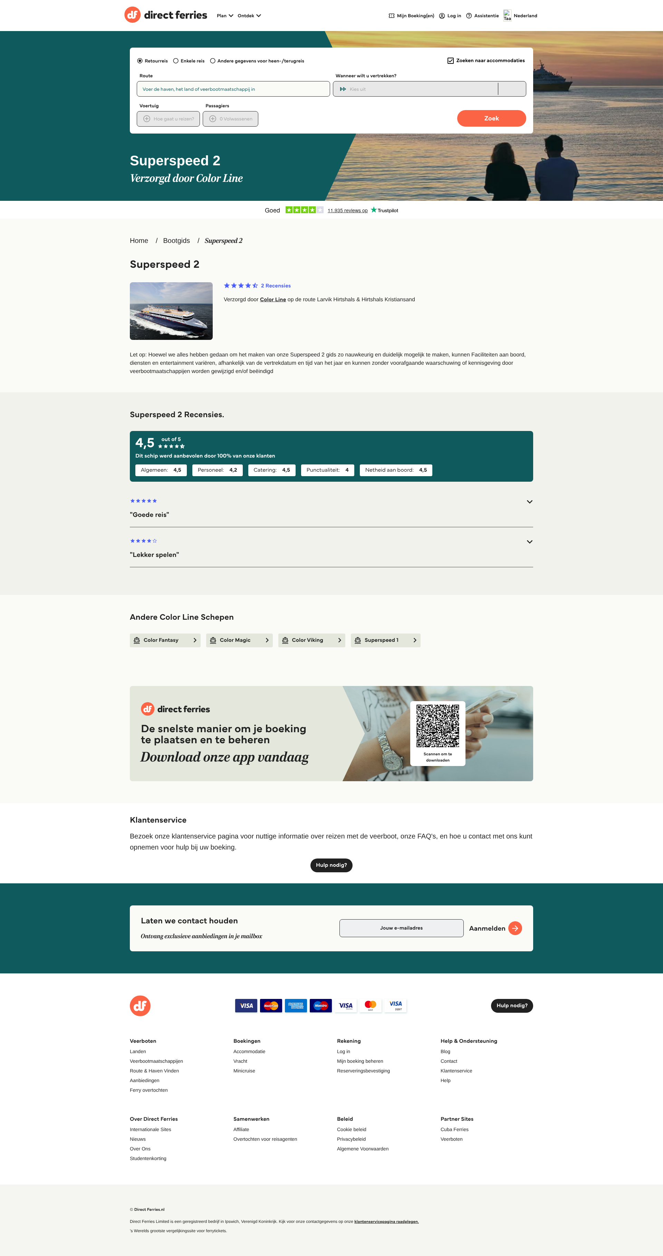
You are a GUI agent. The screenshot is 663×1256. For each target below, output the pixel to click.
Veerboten (452, 1139)
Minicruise (244, 1070)
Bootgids (176, 241)
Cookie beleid (351, 1129)
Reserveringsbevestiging (363, 1070)
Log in (343, 1051)
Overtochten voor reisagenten (265, 1139)
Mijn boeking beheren (360, 1061)
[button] (331, 508)
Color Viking (307, 640)
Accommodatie (249, 1051)
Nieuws (138, 1139)
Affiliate (241, 1129)
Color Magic (235, 640)
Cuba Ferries (455, 1129)
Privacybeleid (351, 1139)
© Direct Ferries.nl (147, 1209)
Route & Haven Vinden (154, 1070)
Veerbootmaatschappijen (156, 1061)
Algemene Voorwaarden (362, 1148)
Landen (138, 1051)
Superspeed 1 (381, 640)
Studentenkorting (148, 1158)
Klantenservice (456, 1070)
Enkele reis (192, 60)
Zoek (491, 118)
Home (139, 241)
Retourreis (156, 60)
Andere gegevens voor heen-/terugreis (261, 60)
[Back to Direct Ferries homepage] (165, 15)
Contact (449, 1061)
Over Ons (140, 1148)
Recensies (276, 286)
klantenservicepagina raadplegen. (386, 1221)
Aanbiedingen (145, 1080)
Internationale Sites (150, 1129)
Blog (445, 1051)
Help (446, 1080)
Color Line (273, 300)
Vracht (240, 1061)
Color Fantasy (161, 640)
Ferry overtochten (149, 1090)
